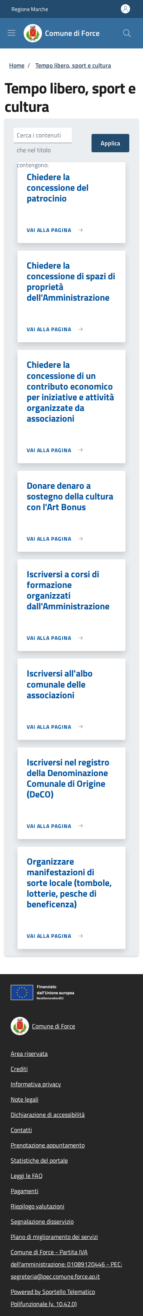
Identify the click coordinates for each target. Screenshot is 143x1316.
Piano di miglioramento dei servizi (54, 1236)
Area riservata (29, 1053)
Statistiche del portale (39, 1160)
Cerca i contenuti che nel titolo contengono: (39, 149)
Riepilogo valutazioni (37, 1206)
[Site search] (127, 33)
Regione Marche (29, 9)
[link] (57, 230)
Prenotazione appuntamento (48, 1145)
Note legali (25, 1099)
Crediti (19, 1068)
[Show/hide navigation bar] (11, 33)
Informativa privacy (36, 1084)
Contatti (21, 1129)
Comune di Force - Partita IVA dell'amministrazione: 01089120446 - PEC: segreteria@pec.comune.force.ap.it (66, 1264)
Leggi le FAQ (27, 1175)
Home (16, 65)
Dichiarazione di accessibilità (48, 1114)
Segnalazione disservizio (42, 1221)
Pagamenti (25, 1190)
